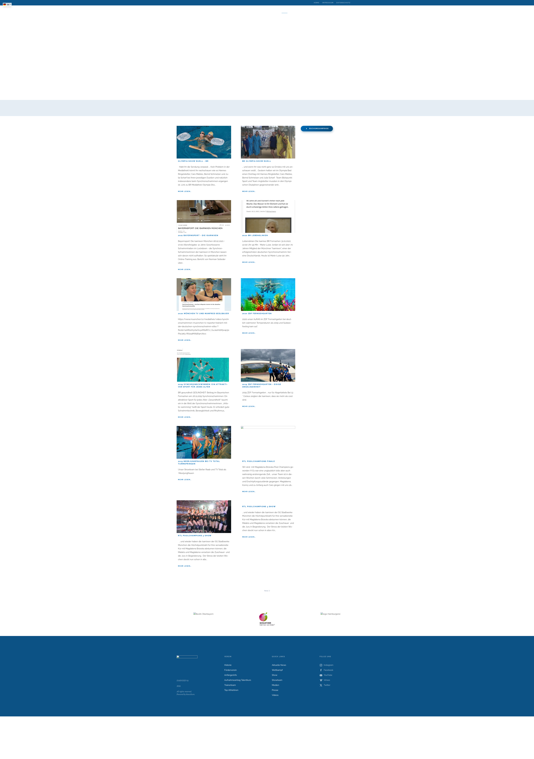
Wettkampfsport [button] (243, 11)
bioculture (190, 694)
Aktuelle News (279, 665)
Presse (275, 690)
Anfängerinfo (230, 675)
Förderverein (230, 670)
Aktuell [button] (214, 11)
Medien (275, 685)
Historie (228, 665)
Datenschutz (343, 3)
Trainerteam (230, 685)
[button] (314, 11)
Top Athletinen (231, 690)
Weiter (266, 591)
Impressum (328, 3)
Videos (275, 695)
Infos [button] (306, 11)
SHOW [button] (284, 11)
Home (316, 3)
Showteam (277, 680)
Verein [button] (226, 11)
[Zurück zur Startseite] (267, 15)
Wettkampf (277, 670)
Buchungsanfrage (319, 128)
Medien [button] (295, 11)
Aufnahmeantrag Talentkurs (237, 680)
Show (274, 675)
